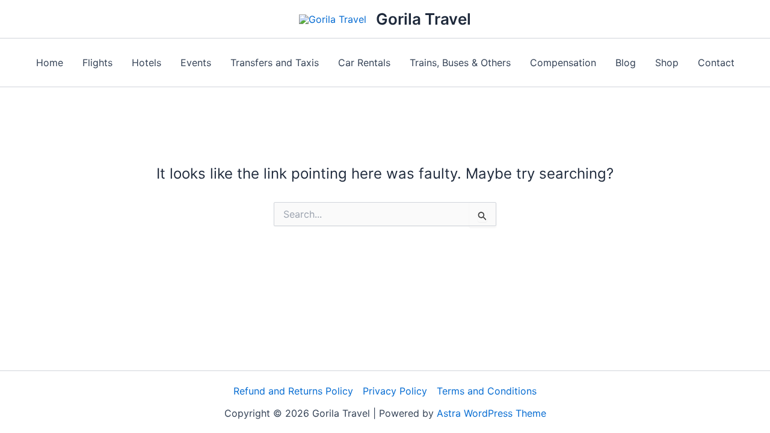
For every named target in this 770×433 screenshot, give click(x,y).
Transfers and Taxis (274, 63)
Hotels (146, 63)
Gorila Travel (423, 19)
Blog (625, 63)
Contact (716, 63)
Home (49, 63)
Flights (97, 63)
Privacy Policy (395, 391)
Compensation (563, 63)
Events (195, 63)
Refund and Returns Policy (293, 391)
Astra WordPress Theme (491, 413)
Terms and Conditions (487, 391)
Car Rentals (364, 63)
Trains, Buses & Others (460, 63)
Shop (667, 63)
